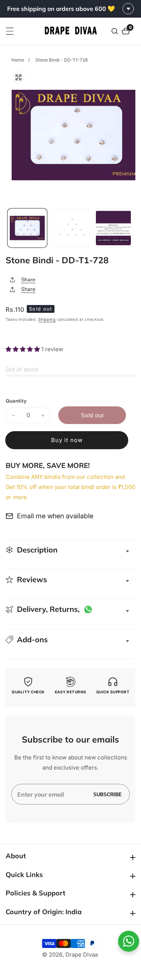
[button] (23, 349)
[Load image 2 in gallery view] (70, 228)
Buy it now (67, 440)
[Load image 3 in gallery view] (113, 228)
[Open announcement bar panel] (128, 8)
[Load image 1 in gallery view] (27, 228)
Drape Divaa (81, 954)
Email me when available (55, 516)
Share (28, 279)
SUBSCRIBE (107, 794)
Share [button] (28, 289)
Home (17, 60)
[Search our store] (115, 31)
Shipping (47, 319)
